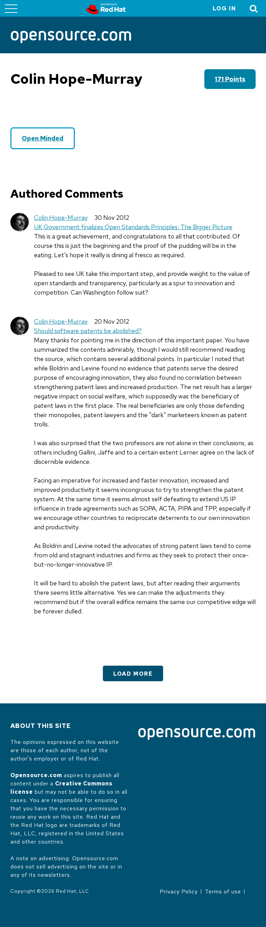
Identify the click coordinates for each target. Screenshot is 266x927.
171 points (230, 79)
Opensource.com (36, 775)
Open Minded (42, 138)
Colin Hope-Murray (61, 218)
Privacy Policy (179, 891)
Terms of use (223, 891)
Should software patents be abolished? (88, 331)
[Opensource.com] (71, 37)
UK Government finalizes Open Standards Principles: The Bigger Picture (133, 227)
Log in (224, 8)
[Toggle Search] (254, 8)
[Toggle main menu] (11, 8)
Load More (133, 673)
